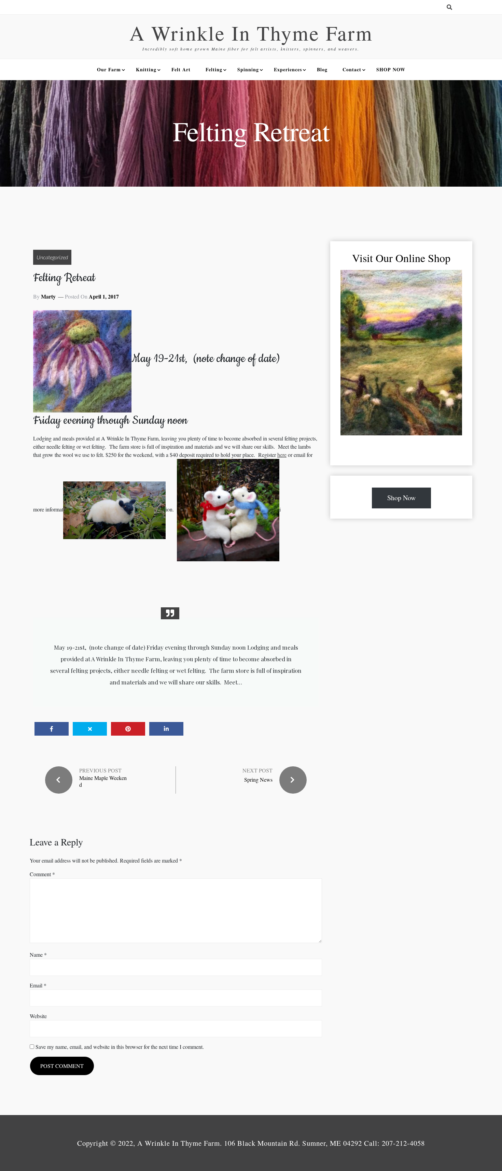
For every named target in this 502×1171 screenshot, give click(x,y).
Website (38, 1016)
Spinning (248, 69)
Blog (322, 69)
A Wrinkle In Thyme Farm (251, 32)
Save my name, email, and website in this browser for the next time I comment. (120, 1046)
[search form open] (449, 7)
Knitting (146, 69)
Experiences (288, 69)
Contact (352, 69)
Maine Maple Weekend (103, 781)
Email (38, 985)
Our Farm (109, 69)
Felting (214, 69)
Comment (42, 874)
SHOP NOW (390, 69)
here (282, 454)
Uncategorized (52, 257)
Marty (48, 296)
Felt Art (181, 69)
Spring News (258, 779)
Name (38, 954)
